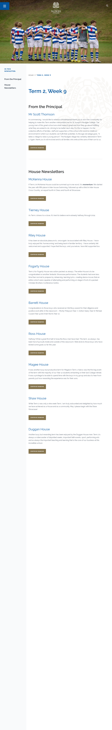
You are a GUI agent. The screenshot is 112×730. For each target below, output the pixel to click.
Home (31, 75)
